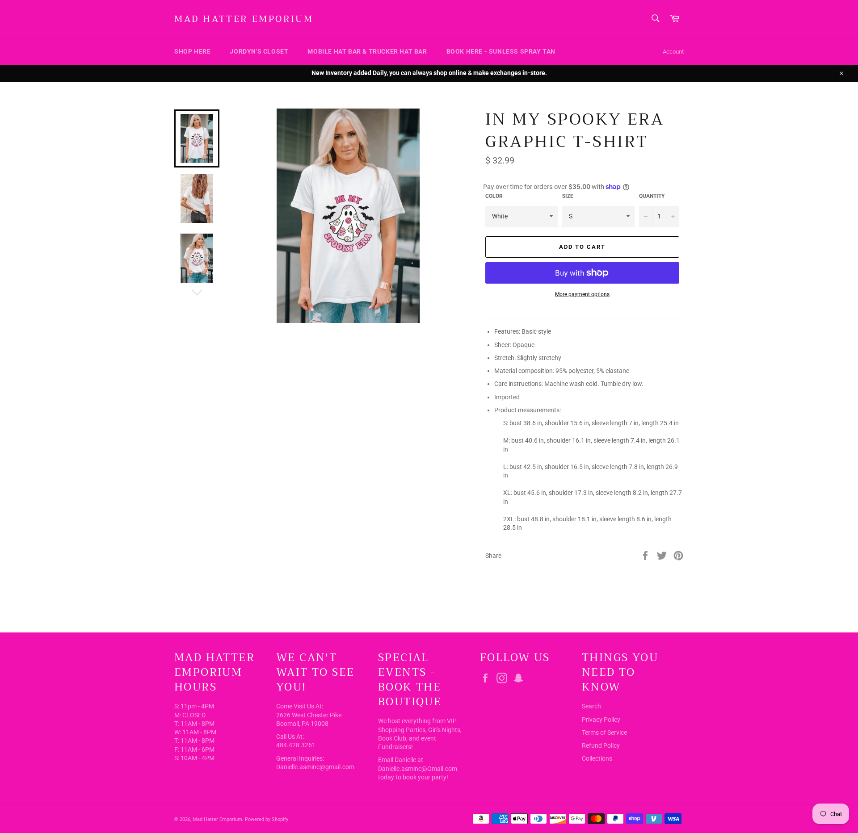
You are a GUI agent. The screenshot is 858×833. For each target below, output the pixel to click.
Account (673, 51)
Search (591, 706)
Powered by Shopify (266, 819)
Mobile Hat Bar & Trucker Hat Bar (367, 51)
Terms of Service (604, 732)
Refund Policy (601, 745)
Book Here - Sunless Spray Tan (500, 51)
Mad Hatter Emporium (243, 19)
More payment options (582, 294)
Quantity (652, 196)
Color (494, 196)
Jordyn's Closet (259, 51)
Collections (597, 758)
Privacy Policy (601, 719)
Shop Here (192, 51)
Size (567, 196)
